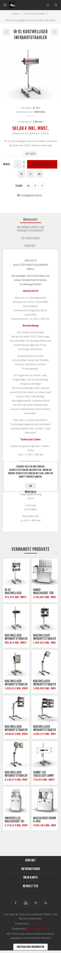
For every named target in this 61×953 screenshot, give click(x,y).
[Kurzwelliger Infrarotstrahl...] (6, 32)
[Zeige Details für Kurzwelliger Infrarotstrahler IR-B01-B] (16, 617)
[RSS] (45, 903)
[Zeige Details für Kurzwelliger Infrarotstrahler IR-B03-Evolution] (45, 663)
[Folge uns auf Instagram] (35, 903)
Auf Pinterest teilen (42, 186)
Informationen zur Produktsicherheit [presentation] (30, 229)
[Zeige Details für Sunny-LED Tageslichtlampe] (45, 754)
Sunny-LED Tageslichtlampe (43, 774)
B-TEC (36, 107)
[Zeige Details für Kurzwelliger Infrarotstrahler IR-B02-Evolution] (16, 663)
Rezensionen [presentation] (31, 238)
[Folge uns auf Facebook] (15, 903)
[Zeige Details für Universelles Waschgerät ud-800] (16, 800)
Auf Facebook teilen (35, 186)
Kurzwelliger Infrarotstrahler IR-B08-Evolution (16, 776)
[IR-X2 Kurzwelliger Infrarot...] (54, 32)
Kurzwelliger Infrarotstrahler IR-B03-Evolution (44, 684)
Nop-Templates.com (38, 928)
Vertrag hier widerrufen (30, 946)
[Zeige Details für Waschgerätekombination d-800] (45, 800)
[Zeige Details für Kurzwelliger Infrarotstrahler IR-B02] (45, 617)
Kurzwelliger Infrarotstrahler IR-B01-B (16, 639)
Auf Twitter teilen (28, 186)
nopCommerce (37, 923)
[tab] (30, 219)
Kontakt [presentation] (30, 245)
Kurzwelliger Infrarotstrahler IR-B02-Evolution (16, 684)
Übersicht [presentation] (30, 219)
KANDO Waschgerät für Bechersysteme (43, 593)
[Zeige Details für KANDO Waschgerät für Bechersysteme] (45, 571)
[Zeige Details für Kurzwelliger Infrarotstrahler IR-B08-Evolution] (16, 754)
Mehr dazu (30, 491)
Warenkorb (49, 4)
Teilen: (19, 185)
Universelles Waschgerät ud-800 (15, 821)
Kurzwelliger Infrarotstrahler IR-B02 (44, 639)
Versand (46, 937)
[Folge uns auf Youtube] (25, 903)
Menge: (7, 164)
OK (30, 486)
